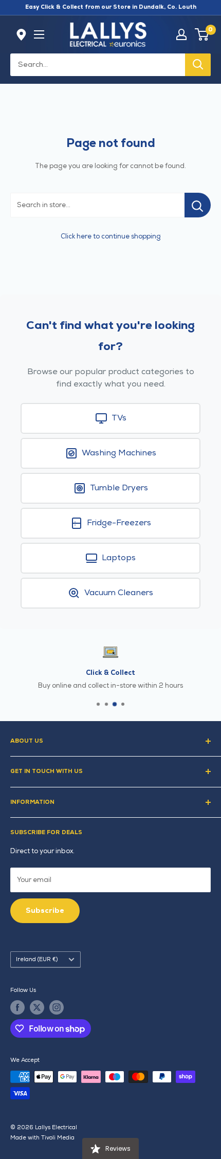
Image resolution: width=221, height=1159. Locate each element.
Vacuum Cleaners (118, 593)
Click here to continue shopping (111, 236)
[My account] (181, 34)
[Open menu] (39, 34)
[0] (202, 34)
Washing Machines (119, 453)
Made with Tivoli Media (42, 1137)
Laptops (119, 558)
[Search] (198, 64)
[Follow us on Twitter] (37, 1007)
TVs (119, 418)
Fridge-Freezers (119, 523)
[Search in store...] (198, 205)
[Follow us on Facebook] (17, 1007)
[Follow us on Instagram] (56, 1007)
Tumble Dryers (119, 488)
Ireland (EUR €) (37, 959)
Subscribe (45, 910)
